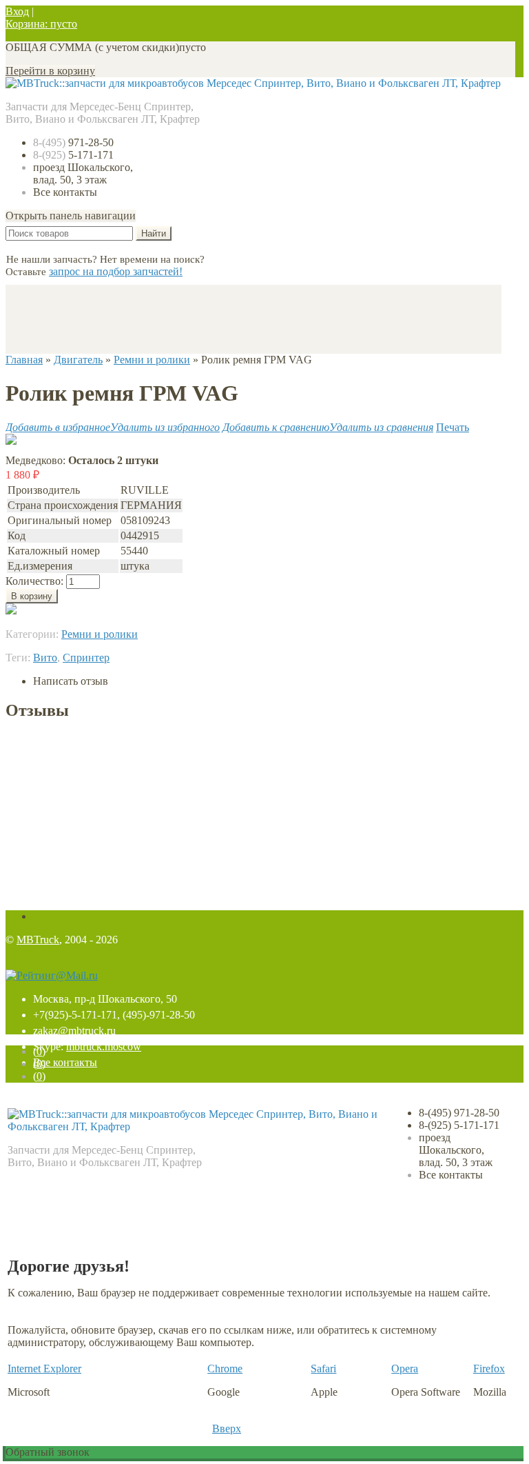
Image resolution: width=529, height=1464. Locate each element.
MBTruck (38, 939)
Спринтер (86, 657)
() (39, 1051)
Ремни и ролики (152, 359)
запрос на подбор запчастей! (116, 271)
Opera (404, 1368)
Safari (323, 1368)
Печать (452, 427)
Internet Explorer (44, 1368)
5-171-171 (73, 155)
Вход (17, 11)
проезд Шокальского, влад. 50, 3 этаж (83, 173)
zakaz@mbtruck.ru (74, 1030)
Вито (45, 657)
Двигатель (78, 359)
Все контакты (65, 192)
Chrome (224, 1368)
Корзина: (41, 24)
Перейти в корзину (50, 71)
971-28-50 (73, 142)
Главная (24, 359)
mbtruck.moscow (103, 1046)
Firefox (489, 1368)
